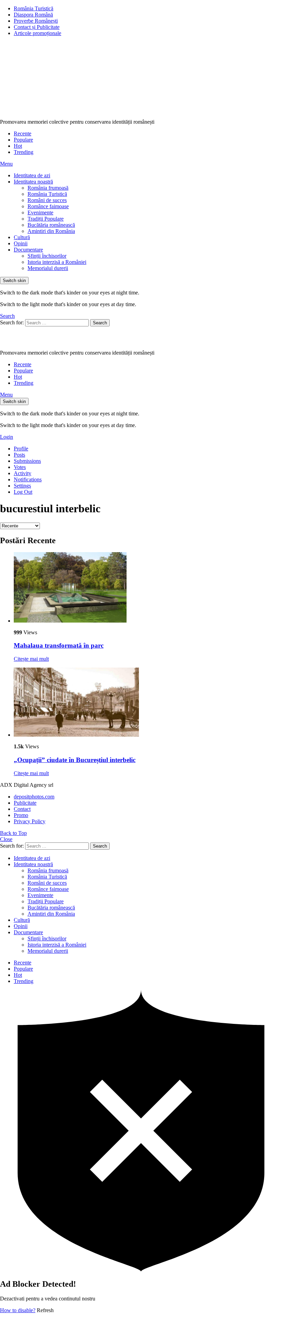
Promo (21, 815)
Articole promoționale (37, 33)
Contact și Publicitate (36, 27)
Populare (23, 140)
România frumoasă (48, 188)
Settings (22, 486)
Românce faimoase (48, 206)
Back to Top (13, 833)
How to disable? (17, 1310)
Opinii (21, 243)
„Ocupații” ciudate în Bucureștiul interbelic (74, 759)
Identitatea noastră (33, 182)
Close (6, 839)
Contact (22, 809)
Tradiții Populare (46, 219)
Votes (20, 467)
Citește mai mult (31, 659)
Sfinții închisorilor (47, 256)
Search (100, 322)
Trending (23, 152)
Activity (22, 473)
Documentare (28, 250)
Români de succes (47, 200)
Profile (21, 448)
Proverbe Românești (36, 21)
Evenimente (40, 212)
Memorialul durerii (48, 268)
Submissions (27, 461)
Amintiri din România (51, 231)
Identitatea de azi (32, 175)
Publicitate (25, 803)
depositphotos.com (34, 797)
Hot (18, 146)
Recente (22, 133)
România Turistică (33, 8)
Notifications (28, 479)
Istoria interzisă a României (57, 262)
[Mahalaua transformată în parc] (148, 588)
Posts (19, 455)
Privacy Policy (29, 821)
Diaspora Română (33, 15)
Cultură (22, 237)
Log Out (23, 492)
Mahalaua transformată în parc (59, 645)
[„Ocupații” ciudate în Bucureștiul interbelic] (148, 703)
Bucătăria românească (51, 225)
